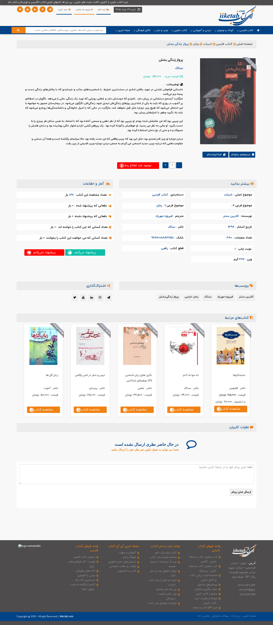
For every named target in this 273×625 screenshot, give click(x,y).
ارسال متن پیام (241, 492)
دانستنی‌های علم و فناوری (122, 562)
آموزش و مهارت (127, 552)
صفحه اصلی (245, 44)
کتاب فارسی (224, 44)
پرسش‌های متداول (207, 584)
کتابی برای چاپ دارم (166, 552)
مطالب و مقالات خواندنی (122, 566)
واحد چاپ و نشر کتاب (165, 546)
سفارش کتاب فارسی (84, 557)
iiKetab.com (66, 616)
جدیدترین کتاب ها (85, 580)
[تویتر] (20, 9)
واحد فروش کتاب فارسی (87, 548)
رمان (196, 44)
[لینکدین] (35, 9)
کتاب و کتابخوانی (126, 571)
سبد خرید (63, 9)
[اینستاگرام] (43, 9)
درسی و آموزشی (86, 575)
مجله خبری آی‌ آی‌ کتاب (123, 546)
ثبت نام (102, 9)
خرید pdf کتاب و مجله (205, 607)
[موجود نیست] (226, 101)
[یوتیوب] (28, 9)
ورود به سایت (83, 9)
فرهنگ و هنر (129, 557)
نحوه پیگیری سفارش (205, 589)
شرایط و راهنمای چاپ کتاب (162, 603)
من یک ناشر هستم (166, 589)
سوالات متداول (220, 616)
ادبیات (207, 44)
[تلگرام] (50, 9)
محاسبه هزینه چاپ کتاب (163, 557)
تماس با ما (203, 616)
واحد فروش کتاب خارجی (209, 548)
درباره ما (236, 616)
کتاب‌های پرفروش (85, 571)
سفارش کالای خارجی (206, 594)
